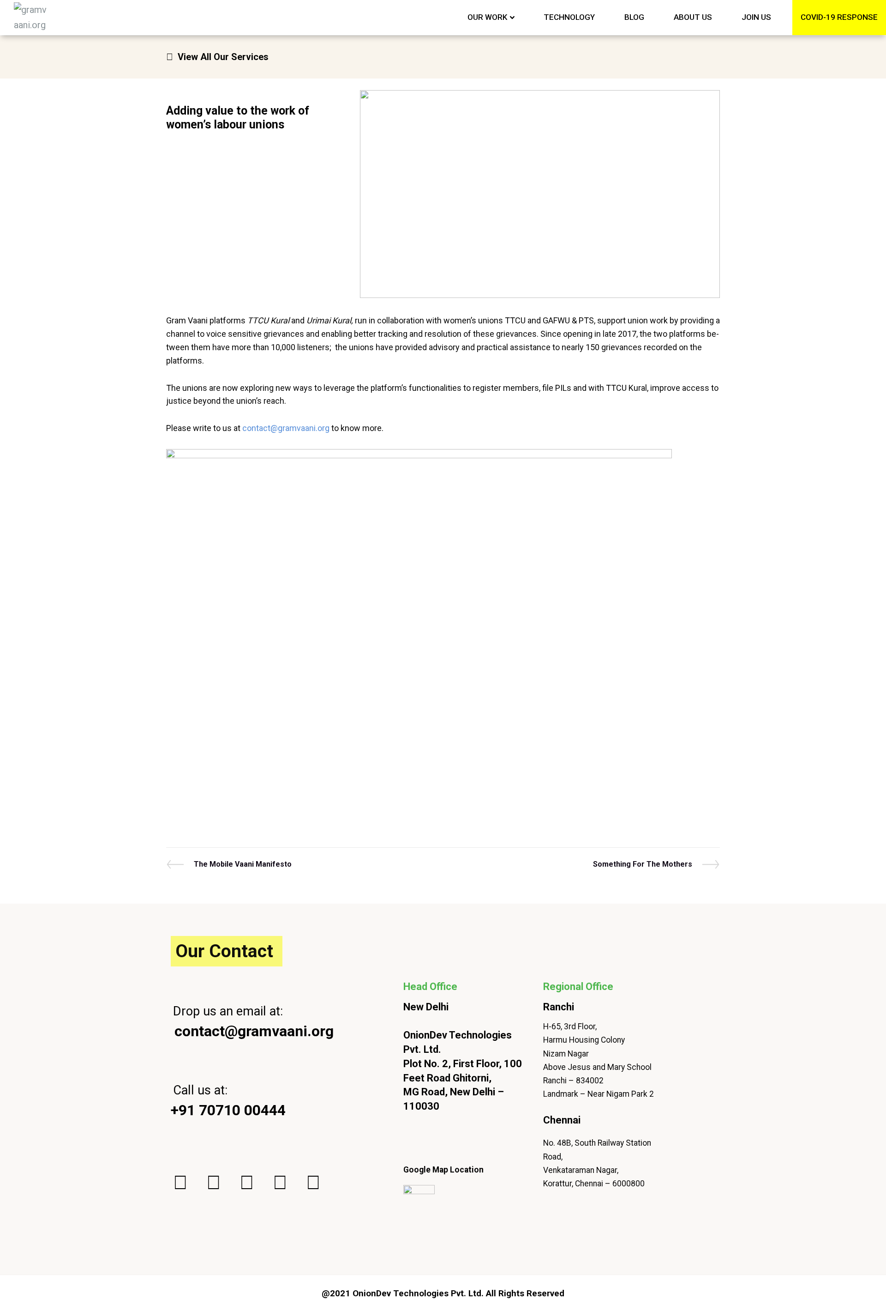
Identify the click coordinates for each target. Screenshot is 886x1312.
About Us (693, 17)
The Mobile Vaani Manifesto (242, 864)
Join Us (756, 17)
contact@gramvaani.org (285, 428)
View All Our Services (223, 56)
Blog (634, 17)
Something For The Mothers (642, 864)
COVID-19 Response (839, 17)
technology (569, 17)
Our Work (487, 17)
